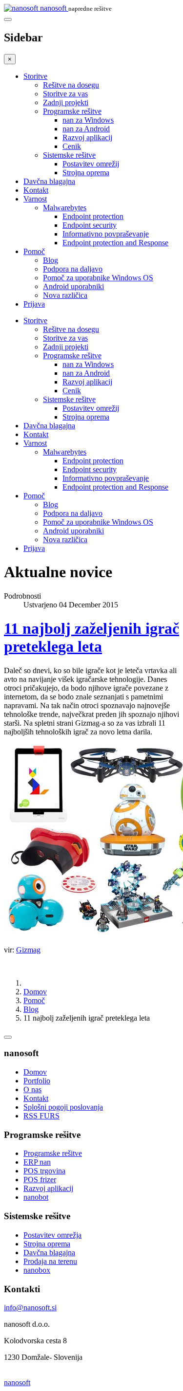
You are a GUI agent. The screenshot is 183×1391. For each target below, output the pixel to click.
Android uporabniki (73, 286)
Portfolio (36, 1081)
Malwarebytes (64, 207)
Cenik (71, 146)
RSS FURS (41, 1116)
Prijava (34, 304)
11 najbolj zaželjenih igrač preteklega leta (91, 637)
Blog (50, 260)
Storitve (35, 76)
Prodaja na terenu (50, 1261)
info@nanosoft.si (30, 1307)
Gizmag (28, 950)
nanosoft (17, 1382)
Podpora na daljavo (72, 269)
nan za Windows (88, 120)
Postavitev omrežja (52, 1235)
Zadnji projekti (65, 102)
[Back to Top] (8, 1037)
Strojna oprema (85, 172)
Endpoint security (89, 225)
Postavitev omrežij (90, 164)
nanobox (36, 1270)
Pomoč (34, 251)
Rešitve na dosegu (71, 85)
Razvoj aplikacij (87, 137)
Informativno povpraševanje (105, 234)
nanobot (35, 1197)
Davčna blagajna (49, 181)
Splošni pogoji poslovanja (63, 1107)
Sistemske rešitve (69, 155)
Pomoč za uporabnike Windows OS (98, 278)
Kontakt (35, 190)
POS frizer (39, 1179)
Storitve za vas (65, 94)
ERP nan (37, 1162)
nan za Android (86, 129)
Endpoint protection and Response (115, 242)
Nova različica (65, 295)
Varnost (35, 199)
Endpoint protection (92, 216)
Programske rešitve (72, 111)
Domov (35, 992)
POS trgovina (44, 1171)
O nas (32, 1089)
